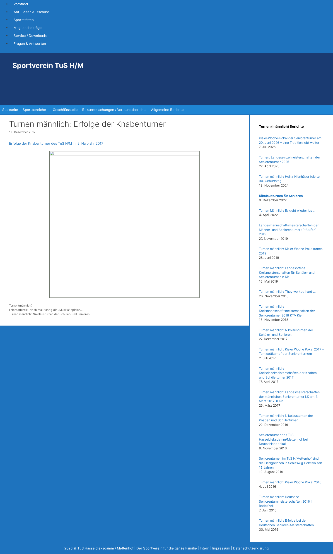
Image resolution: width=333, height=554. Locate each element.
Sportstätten (24, 20)
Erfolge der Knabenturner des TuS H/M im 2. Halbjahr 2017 (56, 143)
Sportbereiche (34, 110)
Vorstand (21, 4)
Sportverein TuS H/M (48, 65)
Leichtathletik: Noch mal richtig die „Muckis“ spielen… (45, 310)
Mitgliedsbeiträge (28, 28)
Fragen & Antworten (30, 43)
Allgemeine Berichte (167, 110)
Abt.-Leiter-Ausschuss (32, 12)
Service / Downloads (30, 36)
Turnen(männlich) (20, 305)
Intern (204, 548)
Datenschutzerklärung (251, 548)
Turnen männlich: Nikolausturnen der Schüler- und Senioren (49, 314)
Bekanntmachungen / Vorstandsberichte (114, 110)
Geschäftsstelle (65, 110)
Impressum (221, 548)
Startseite (10, 110)
